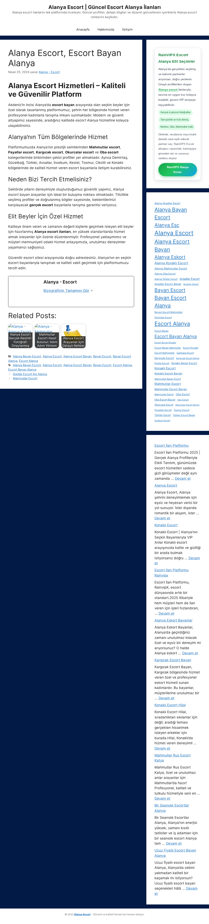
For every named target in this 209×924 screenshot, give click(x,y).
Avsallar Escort (190, 278)
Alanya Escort (52, 356)
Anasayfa (82, 29)
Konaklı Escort (165, 368)
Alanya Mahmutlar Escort (171, 268)
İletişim (127, 29)
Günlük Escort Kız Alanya (30, 374)
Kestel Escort (162, 363)
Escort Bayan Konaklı (165, 342)
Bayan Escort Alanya (170, 301)
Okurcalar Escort (164, 404)
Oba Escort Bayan (165, 399)
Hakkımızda (106, 29)
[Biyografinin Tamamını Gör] (91, 290)
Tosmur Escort (181, 410)
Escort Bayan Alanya (22, 369)
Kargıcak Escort (164, 358)
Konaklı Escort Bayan (168, 373)
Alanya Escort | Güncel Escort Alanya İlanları (104, 7)
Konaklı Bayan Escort (184, 363)
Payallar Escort (163, 410)
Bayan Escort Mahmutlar (168, 312)
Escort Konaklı (190, 347)
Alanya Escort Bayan (77, 356)
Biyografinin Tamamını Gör (66, 290)
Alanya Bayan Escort (27, 356)
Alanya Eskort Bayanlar (173, 620)
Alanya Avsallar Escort (167, 203)
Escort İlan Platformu (172, 445)
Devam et (183, 478)
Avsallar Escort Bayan (168, 284)
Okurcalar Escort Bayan (187, 405)
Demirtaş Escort (163, 317)
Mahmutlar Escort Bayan (171, 389)
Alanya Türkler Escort (166, 279)
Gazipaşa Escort (185, 352)
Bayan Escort (102, 356)
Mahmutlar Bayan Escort (168, 379)
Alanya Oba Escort (165, 273)
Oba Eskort (183, 400)
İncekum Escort (162, 420)
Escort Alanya (28, 360)
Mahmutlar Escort (25, 378)
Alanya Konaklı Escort (171, 263)
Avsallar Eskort (191, 284)
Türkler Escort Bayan (184, 415)
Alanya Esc (167, 225)
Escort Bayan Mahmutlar (168, 347)
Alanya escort (168, 89)
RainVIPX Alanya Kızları (177, 169)
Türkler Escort (163, 415)
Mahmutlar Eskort (164, 394)
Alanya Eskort (170, 257)
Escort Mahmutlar (165, 352)
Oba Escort (183, 394)
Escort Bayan (162, 331)
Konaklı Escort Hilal (170, 705)
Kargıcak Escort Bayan (187, 358)
